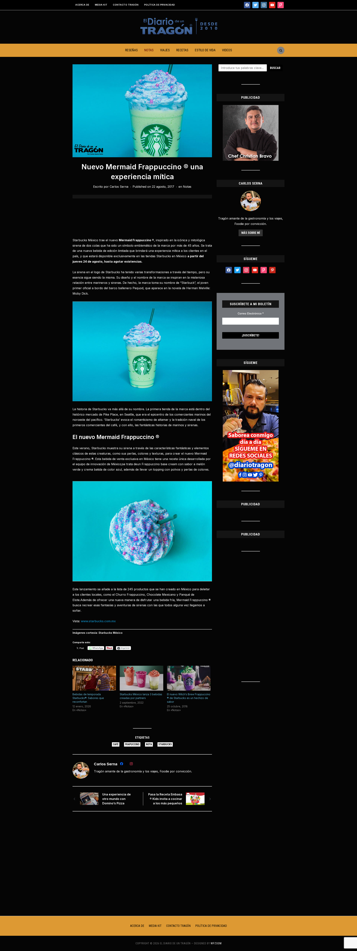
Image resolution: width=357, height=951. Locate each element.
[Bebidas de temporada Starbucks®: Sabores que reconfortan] (94, 678)
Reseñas (131, 50)
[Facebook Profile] (121, 764)
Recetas (182, 50)
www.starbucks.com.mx (98, 621)
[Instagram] (131, 764)
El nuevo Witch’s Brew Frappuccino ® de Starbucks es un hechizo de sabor (188, 698)
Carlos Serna (119, 186)
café (115, 744)
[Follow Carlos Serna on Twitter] (126, 764)
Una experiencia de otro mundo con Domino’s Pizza (116, 798)
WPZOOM (216, 943)
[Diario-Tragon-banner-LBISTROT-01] (251, 107)
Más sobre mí (250, 233)
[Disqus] (142, 863)
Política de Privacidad (159, 4)
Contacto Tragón (126, 4)
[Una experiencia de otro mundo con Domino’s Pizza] (89, 798)
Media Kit (101, 4)
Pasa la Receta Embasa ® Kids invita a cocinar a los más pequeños (165, 798)
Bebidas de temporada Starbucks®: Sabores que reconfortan (88, 698)
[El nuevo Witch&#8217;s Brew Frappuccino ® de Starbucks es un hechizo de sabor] (188, 678)
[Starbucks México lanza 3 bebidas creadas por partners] (141, 678)
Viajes (165, 50)
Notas (149, 50)
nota (149, 744)
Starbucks (165, 744)
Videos (227, 50)
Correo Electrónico (251, 313)
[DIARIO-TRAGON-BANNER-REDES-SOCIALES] (251, 372)
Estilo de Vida (205, 50)
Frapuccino (132, 744)
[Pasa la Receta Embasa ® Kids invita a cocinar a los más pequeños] (195, 798)
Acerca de (82, 4)
